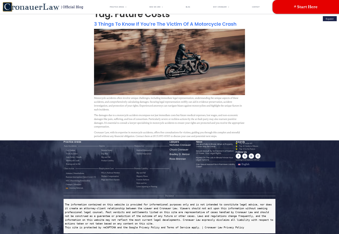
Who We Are (154, 7)
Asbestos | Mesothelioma (75, 173)
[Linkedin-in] (251, 156)
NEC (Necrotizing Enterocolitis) (78, 181)
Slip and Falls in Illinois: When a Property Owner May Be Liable (214, 145)
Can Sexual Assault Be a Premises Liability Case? (215, 165)
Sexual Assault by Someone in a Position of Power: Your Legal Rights (215, 152)
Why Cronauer (220, 7)
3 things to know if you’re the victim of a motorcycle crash (165, 24)
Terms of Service (177, 227)
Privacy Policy (149, 227)
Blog (188, 7)
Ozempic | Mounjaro (73, 185)
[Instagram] (257, 156)
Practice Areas (117, 7)
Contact (256, 7)
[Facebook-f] (238, 156)
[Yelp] (244, 156)
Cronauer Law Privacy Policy (224, 227)
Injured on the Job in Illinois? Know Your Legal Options (214, 158)
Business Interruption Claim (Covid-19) (81, 177)
